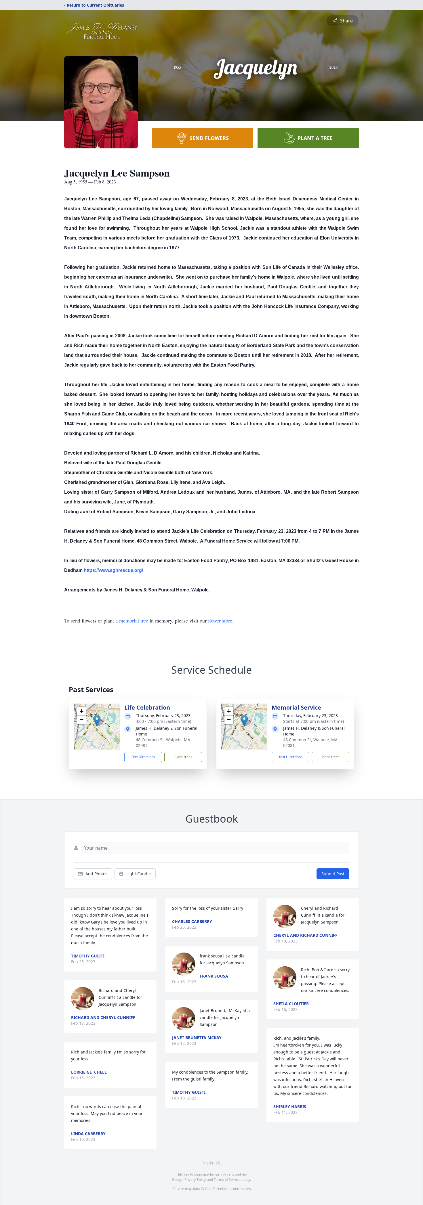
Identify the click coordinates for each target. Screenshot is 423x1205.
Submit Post (332, 873)
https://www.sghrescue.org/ (113, 570)
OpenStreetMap (217, 1188)
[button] (96, 721)
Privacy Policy (195, 1179)
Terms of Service (227, 1179)
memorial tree (133, 620)
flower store (220, 620)
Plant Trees (183, 756)
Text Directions (143, 756)
